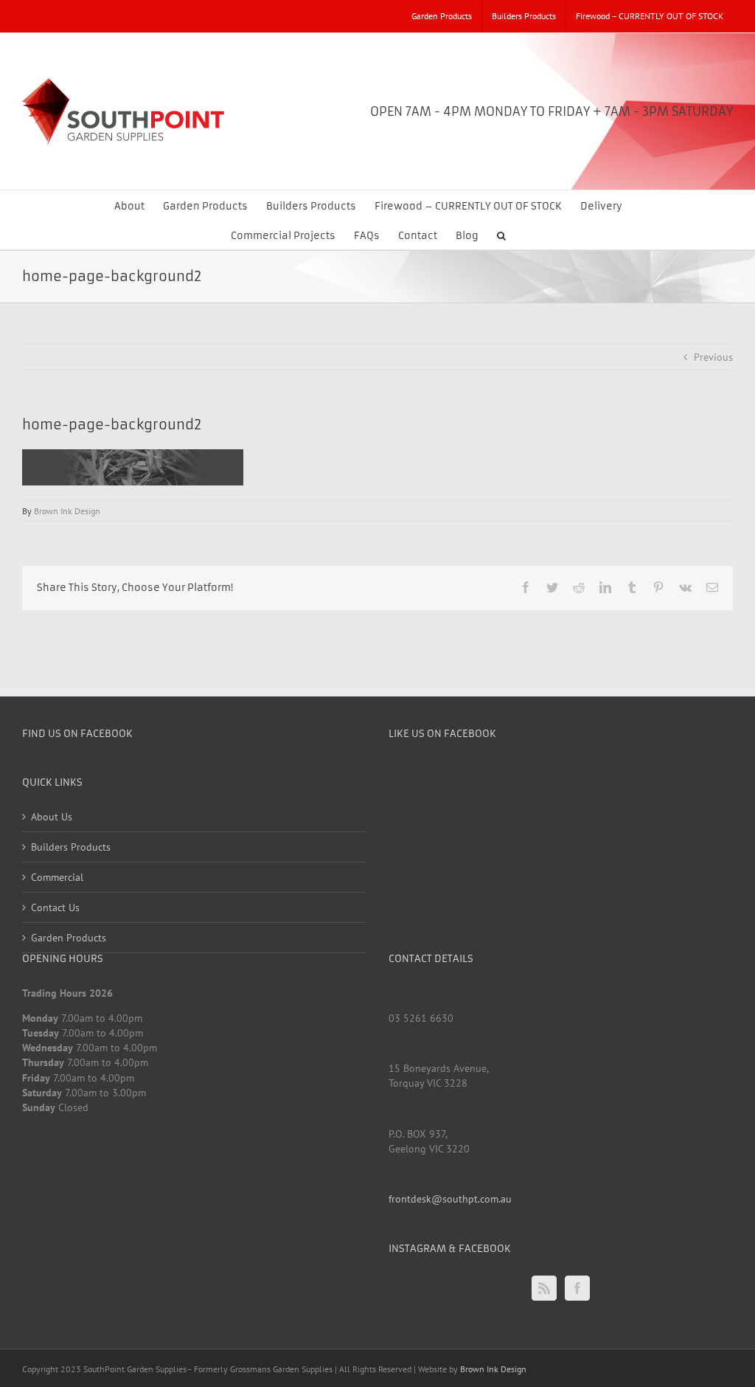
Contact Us (55, 907)
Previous (713, 357)
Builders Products (71, 847)
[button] (501, 234)
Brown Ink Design (67, 510)
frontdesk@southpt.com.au (450, 1199)
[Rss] (544, 1288)
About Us (51, 816)
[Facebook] (577, 1288)
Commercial (57, 877)
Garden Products (68, 937)
